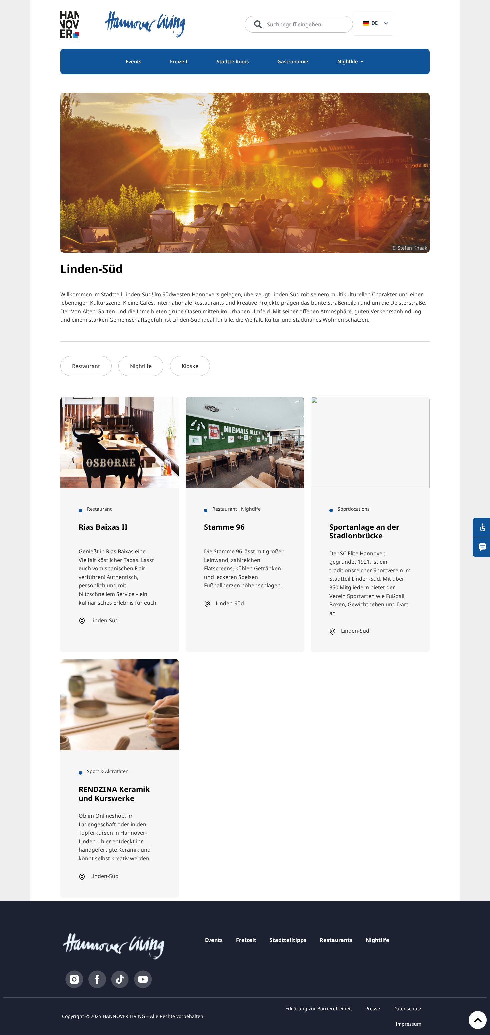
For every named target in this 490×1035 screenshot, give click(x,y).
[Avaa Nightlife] (362, 62)
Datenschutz (407, 1008)
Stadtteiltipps (288, 940)
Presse (372, 1008)
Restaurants (336, 940)
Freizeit (246, 940)
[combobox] (299, 24)
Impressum (408, 1024)
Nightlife (377, 940)
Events (214, 940)
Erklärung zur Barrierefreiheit (318, 1008)
